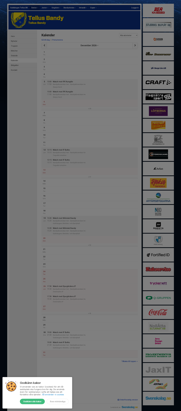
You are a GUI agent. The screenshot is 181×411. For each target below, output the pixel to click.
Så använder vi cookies (53, 394)
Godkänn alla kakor (32, 401)
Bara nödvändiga (57, 401)
